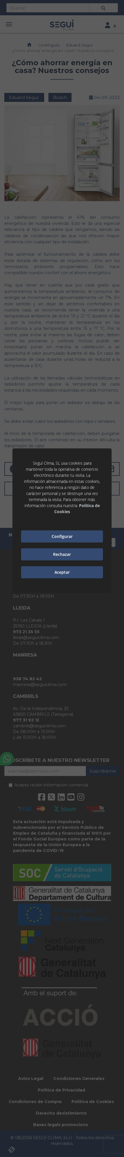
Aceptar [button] (62, 572)
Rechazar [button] (62, 554)
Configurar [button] (62, 536)
